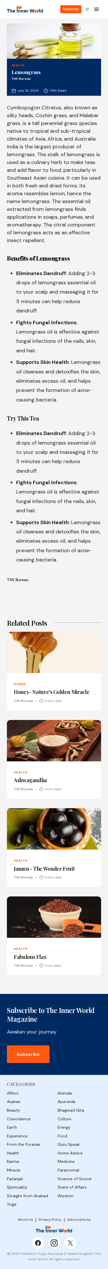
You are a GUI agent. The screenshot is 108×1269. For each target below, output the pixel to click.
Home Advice (70, 1153)
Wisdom (65, 1195)
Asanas (13, 1101)
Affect (13, 1093)
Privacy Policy (50, 1219)
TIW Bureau (18, 579)
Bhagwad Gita (71, 1110)
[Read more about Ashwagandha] (54, 759)
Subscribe (71, 9)
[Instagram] (54, 1243)
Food (62, 1136)
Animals (65, 1093)
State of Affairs (72, 1187)
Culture (64, 1118)
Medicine (66, 1161)
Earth (12, 1127)
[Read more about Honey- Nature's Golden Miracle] (54, 671)
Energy (64, 1127)
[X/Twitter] (70, 1243)
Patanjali (15, 1178)
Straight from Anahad (27, 1195)
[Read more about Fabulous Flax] (54, 935)
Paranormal (68, 1170)
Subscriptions (79, 1219)
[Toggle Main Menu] (96, 9)
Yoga (11, 1204)
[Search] (87, 9)
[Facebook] (38, 1243)
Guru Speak (69, 1144)
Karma (13, 1161)
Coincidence (19, 1118)
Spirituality (17, 1187)
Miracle (13, 1170)
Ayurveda (66, 1101)
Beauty (13, 1110)
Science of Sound (74, 1178)
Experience (17, 1136)
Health (18, 65)
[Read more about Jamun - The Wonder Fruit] (54, 847)
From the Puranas (23, 1144)
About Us (25, 1219)
